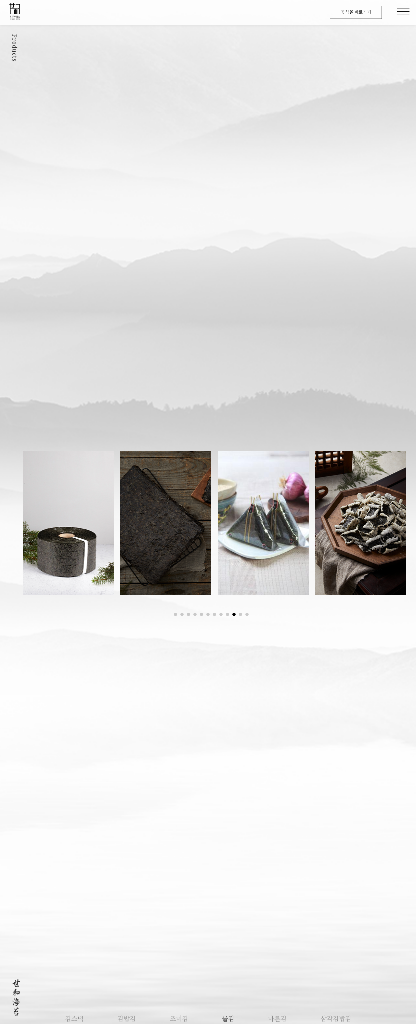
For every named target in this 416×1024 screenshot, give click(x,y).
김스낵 (74, 1019)
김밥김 (126, 1019)
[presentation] (175, 614)
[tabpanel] (68, 523)
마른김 (277, 1019)
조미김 (179, 1019)
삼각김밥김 (335, 1019)
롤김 (228, 1019)
